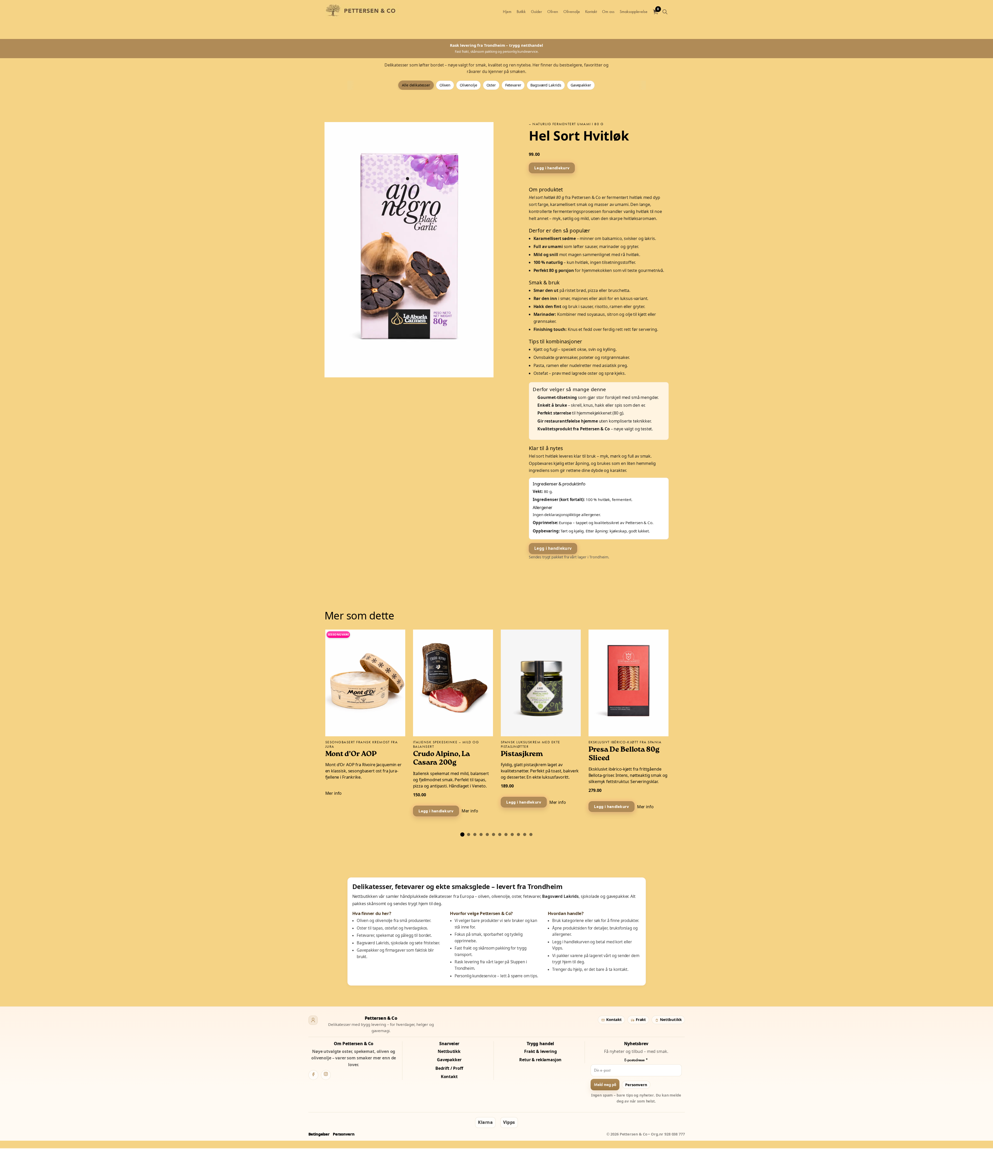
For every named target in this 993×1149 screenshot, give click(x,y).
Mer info (333, 793)
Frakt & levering (540, 1051)
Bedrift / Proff (449, 1068)
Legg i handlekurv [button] (551, 167)
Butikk (521, 11)
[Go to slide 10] (518, 834)
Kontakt (591, 11)
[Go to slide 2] (468, 834)
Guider (536, 11)
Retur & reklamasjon (540, 1060)
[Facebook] (313, 1075)
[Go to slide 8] (506, 834)
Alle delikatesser (416, 85)
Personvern (636, 1084)
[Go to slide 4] (481, 834)
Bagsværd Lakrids (545, 85)
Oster (491, 85)
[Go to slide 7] (499, 834)
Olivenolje (571, 11)
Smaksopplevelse (633, 11)
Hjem (507, 11)
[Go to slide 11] (524, 834)
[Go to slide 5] (487, 834)
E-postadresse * (636, 1060)
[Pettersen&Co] (362, 11)
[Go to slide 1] (462, 834)
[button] (409, 249)
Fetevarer (513, 85)
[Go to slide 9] (512, 834)
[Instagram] (326, 1075)
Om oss (608, 11)
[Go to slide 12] (530, 834)
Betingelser (319, 1134)
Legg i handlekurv (553, 548)
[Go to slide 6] (493, 834)
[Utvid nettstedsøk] (665, 11)
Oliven (552, 11)
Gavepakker (581, 85)
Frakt (640, 1019)
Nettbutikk (670, 1019)
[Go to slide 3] (474, 834)
